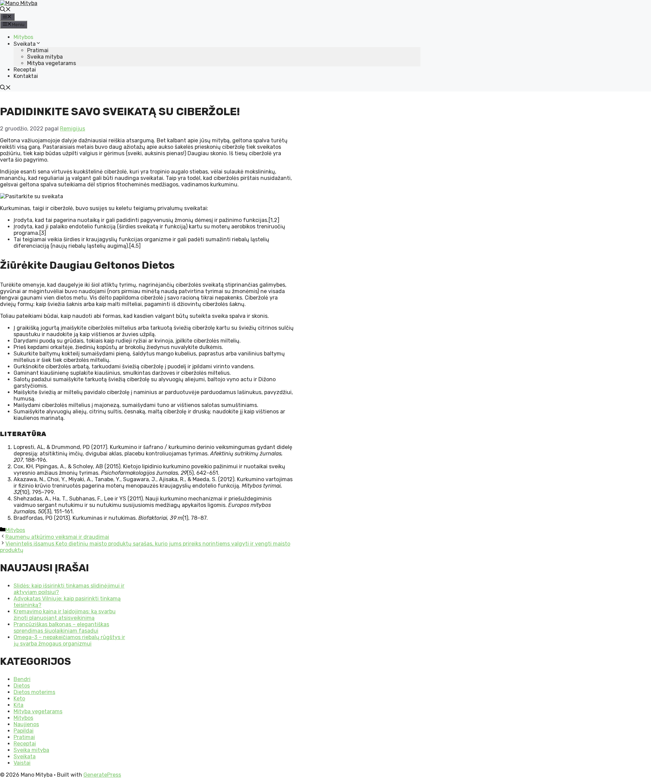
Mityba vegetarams (51, 63)
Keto (19, 698)
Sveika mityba (45, 57)
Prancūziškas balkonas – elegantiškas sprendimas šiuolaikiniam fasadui (61, 627)
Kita (18, 705)
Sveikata (25, 44)
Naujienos (26, 724)
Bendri (22, 679)
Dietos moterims (34, 692)
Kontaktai (26, 76)
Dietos (22, 685)
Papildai (24, 731)
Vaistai (22, 763)
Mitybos (23, 37)
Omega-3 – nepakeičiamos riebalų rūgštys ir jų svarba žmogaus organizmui (69, 640)
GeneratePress (102, 775)
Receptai (25, 69)
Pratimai (37, 50)
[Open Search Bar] (5, 10)
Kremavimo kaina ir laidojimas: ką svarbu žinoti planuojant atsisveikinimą (65, 614)
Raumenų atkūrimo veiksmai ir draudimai (57, 537)
